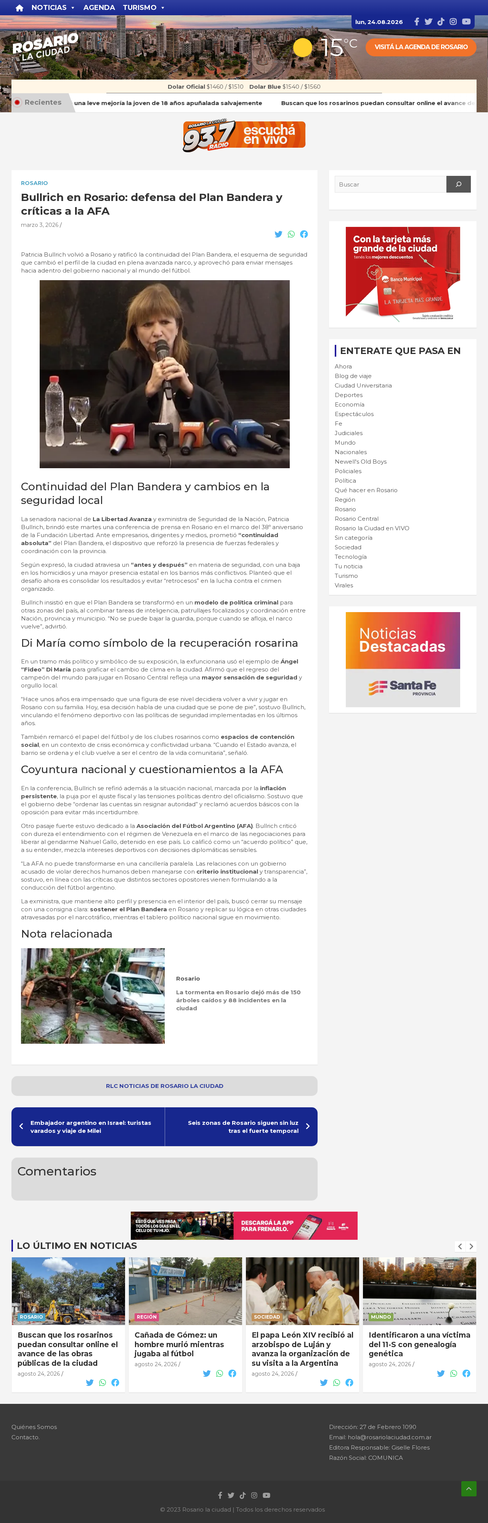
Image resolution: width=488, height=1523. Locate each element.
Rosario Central (357, 518)
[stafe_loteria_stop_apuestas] (244, 1215)
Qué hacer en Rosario (366, 490)
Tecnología (351, 556)
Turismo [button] (140, 7)
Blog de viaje (353, 376)
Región (345, 499)
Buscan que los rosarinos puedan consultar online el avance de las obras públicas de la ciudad (68, 1349)
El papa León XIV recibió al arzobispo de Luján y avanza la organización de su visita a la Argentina (302, 1349)
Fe (338, 423)
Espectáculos (354, 414)
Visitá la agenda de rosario (421, 47)
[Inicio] (19, 7)
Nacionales (351, 452)
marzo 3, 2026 (39, 225)
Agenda (99, 7)
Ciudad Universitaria (363, 385)
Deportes (349, 395)
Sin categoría (353, 537)
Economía (349, 404)
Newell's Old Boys (361, 461)
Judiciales (349, 433)
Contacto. (25, 1437)
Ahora (343, 366)
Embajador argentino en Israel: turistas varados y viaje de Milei (90, 1126)
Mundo (345, 442)
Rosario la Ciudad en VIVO (372, 528)
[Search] (458, 184)
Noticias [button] (49, 7)
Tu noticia (349, 566)
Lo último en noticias (77, 1245)
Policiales (348, 471)
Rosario (34, 183)
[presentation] (460, 1246)
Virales (344, 585)
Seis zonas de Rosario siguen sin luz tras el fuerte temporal (243, 1126)
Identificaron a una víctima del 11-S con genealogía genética (419, 1344)
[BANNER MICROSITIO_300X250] (403, 616)
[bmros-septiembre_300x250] (403, 230)
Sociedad (348, 547)
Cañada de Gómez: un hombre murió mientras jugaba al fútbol (179, 1344)
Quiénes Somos (34, 1427)
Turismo (346, 575)
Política (345, 480)
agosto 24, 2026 (39, 1373)
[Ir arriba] (469, 1488)
